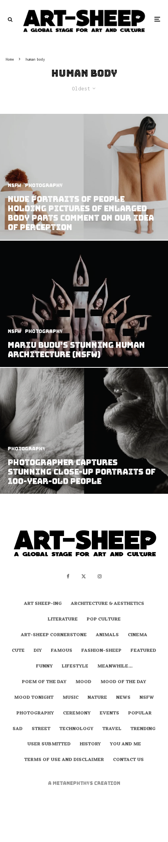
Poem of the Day (44, 682)
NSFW (146, 698)
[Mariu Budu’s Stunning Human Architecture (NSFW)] (84, 304)
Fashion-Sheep (101, 651)
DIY (38, 651)
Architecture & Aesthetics (107, 604)
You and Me (125, 744)
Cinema (137, 635)
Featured (143, 651)
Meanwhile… (114, 667)
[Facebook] (68, 576)
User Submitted (49, 744)
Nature (97, 698)
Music (71, 698)
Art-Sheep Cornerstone (54, 635)
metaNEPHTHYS (73, 783)
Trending (142, 729)
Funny (44, 667)
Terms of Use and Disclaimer (64, 760)
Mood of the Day (123, 682)
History (90, 744)
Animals (107, 635)
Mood (83, 682)
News (123, 698)
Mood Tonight (34, 698)
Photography (35, 714)
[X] (83, 576)
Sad (18, 729)
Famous (61, 651)
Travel (112, 729)
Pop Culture (104, 620)
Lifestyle (75, 667)
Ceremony (77, 714)
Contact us (128, 760)
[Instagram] (99, 576)
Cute (18, 651)
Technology (76, 729)
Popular (140, 714)
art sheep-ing (43, 604)
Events (109, 714)
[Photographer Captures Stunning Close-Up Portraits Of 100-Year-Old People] (84, 431)
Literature (63, 620)
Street (41, 729)
